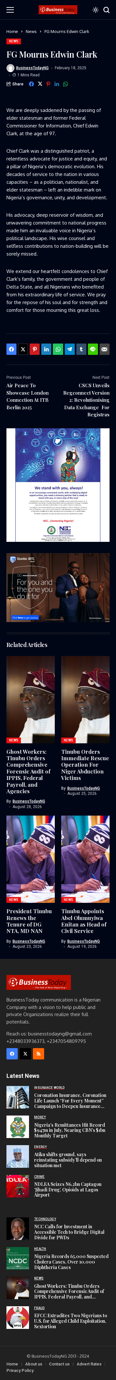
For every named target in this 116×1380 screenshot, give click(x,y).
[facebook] (12, 1053)
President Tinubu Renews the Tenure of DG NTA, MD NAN (29, 920)
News (31, 31)
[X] (25, 1053)
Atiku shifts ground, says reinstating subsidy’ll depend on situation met (68, 1159)
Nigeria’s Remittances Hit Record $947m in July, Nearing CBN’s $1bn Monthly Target (69, 1130)
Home (12, 31)
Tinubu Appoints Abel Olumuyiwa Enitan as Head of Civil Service (83, 920)
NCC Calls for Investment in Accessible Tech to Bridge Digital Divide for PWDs (69, 1232)
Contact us (59, 1364)
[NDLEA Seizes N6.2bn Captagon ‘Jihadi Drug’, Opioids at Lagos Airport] (17, 1186)
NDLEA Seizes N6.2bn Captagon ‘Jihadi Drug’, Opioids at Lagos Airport (68, 1189)
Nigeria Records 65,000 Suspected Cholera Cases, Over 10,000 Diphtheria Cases (71, 1261)
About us (33, 1364)
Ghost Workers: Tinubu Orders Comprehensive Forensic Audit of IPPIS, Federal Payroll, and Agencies (28, 771)
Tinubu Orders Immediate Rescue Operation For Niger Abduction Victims (85, 765)
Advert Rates (89, 1364)
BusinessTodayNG (32, 68)
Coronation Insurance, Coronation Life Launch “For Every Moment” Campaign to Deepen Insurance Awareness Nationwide (70, 1103)
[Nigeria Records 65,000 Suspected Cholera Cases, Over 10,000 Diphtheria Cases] (17, 1258)
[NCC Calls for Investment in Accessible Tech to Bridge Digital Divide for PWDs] (17, 1228)
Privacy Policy (20, 1370)
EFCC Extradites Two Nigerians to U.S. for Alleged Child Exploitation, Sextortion (70, 1321)
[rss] (38, 1053)
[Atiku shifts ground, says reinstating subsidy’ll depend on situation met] (17, 1156)
